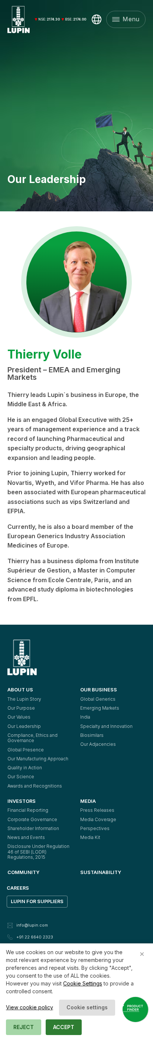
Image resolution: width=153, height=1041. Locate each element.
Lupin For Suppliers (37, 901)
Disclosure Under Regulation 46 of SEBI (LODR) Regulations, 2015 (39, 851)
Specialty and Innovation (106, 726)
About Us (20, 690)
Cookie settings (87, 1007)
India (85, 717)
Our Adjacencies (98, 744)
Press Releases (97, 810)
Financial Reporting (27, 810)
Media (88, 801)
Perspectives (95, 828)
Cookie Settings (82, 983)
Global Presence (25, 750)
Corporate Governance (32, 819)
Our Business (98, 690)
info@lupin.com (32, 925)
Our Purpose (21, 708)
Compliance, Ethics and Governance (33, 737)
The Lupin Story (24, 699)
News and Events (26, 837)
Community (23, 872)
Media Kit (90, 837)
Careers (18, 888)
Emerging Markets (99, 708)
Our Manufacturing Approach (37, 758)
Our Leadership (24, 726)
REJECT (23, 1027)
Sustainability (100, 872)
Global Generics (97, 699)
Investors (21, 801)
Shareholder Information (33, 828)
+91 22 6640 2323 (34, 937)
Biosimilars (92, 735)
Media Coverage (98, 819)
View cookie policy (29, 1007)
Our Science (20, 776)
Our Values (18, 717)
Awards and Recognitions (34, 786)
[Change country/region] (96, 19)
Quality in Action (24, 767)
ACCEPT (63, 1027)
